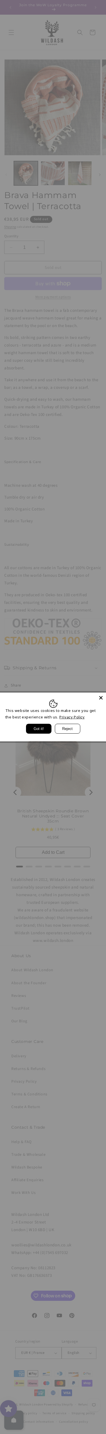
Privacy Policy (72, 717)
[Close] (101, 698)
